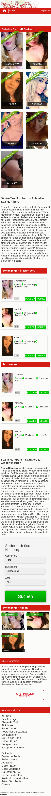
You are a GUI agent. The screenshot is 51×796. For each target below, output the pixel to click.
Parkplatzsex (9, 744)
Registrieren (45, 11)
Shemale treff (40, 532)
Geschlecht (11, 556)
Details (41, 299)
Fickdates (7, 725)
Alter (7, 578)
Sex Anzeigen (9, 719)
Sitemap (18, 792)
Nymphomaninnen (12, 747)
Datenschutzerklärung (32, 792)
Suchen (12, 11)
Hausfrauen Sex (11, 771)
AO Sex (6, 715)
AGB (23, 792)
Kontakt (42, 792)
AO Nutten (7, 762)
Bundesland (11, 567)
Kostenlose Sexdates (14, 731)
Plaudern (30, 299)
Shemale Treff (9, 722)
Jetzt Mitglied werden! (25, 695)
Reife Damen (9, 728)
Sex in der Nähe (11, 737)
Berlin (26, 532)
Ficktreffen (7, 753)
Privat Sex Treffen (12, 781)
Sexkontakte (9, 734)
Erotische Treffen (11, 756)
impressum (3, 794)
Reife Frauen (9, 740)
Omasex (6, 784)
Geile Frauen (9, 765)
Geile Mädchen (10, 768)
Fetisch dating (10, 759)
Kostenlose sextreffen (14, 778)
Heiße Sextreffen (11, 775)
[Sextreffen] (4, 11)
